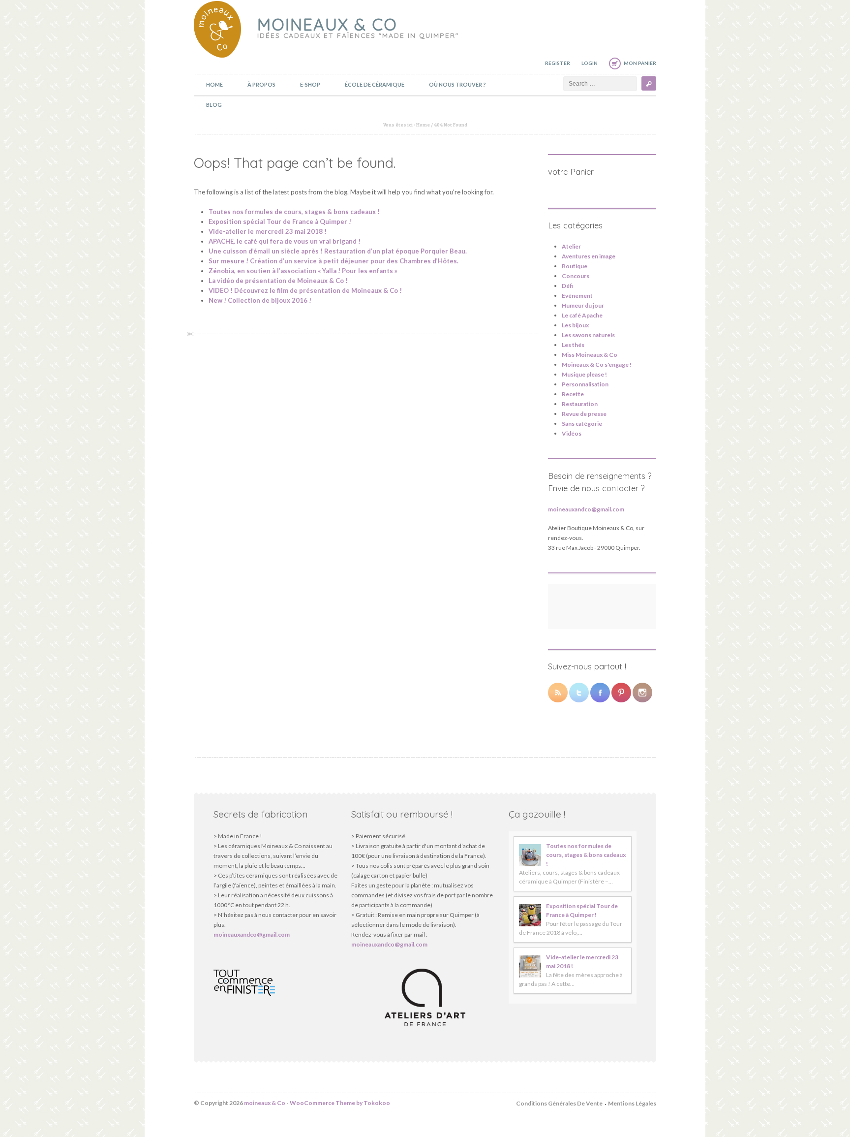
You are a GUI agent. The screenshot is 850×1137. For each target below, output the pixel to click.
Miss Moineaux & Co (589, 354)
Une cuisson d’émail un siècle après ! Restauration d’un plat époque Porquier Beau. (338, 251)
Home (214, 84)
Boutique (574, 266)
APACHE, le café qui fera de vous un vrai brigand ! (285, 241)
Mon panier (640, 63)
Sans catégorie (582, 423)
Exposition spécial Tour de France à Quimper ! (280, 221)
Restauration (580, 404)
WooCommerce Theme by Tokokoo (340, 1102)
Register (557, 63)
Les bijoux (575, 325)
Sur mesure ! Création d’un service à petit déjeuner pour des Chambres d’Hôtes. (333, 261)
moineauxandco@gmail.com (586, 509)
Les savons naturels (588, 335)
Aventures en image (588, 256)
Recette (573, 394)
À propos (261, 84)
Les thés (573, 344)
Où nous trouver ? (457, 84)
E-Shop (310, 84)
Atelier (571, 246)
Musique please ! (584, 374)
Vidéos (571, 433)
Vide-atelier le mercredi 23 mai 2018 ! (268, 231)
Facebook (600, 692)
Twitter (579, 692)
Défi (567, 285)
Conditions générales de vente (559, 1103)
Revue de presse (584, 413)
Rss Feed (558, 692)
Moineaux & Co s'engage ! (597, 364)
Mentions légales (632, 1103)
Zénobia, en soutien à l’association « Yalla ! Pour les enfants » (303, 271)
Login (589, 63)
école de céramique (374, 84)
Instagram (642, 692)
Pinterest (621, 692)
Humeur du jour (583, 305)
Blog (214, 104)
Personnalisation (585, 384)
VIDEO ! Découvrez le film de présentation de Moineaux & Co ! (305, 290)
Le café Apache (582, 315)
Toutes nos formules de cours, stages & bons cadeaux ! (294, 212)
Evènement (577, 295)
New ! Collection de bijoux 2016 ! (260, 300)
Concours (575, 276)
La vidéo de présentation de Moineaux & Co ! (278, 280)
